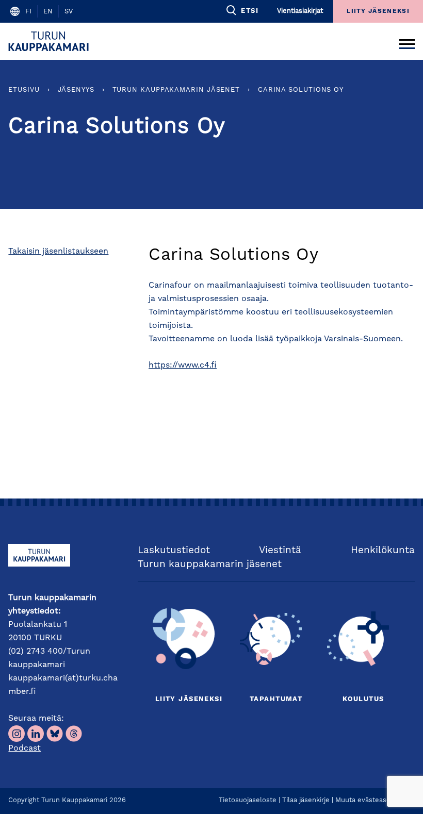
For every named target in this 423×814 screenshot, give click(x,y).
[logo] (50, 41)
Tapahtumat (276, 699)
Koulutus (363, 699)
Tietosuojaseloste (247, 800)
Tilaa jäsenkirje (306, 800)
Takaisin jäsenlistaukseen (58, 251)
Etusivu (23, 90)
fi (28, 11)
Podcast (24, 748)
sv (68, 11)
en (48, 11)
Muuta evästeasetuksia (372, 800)
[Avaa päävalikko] (407, 41)
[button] (242, 10)
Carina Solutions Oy (301, 90)
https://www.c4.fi (183, 365)
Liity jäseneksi (188, 699)
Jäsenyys (76, 90)
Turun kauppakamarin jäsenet (176, 90)
